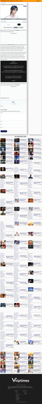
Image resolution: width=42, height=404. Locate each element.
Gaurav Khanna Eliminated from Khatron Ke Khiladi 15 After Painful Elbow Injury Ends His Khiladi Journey (37, 193)
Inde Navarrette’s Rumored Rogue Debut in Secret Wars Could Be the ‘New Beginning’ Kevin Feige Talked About (24, 161)
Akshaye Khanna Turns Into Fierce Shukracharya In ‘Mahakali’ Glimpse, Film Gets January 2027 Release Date (24, 193)
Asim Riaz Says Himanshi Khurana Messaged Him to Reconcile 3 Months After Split (38, 272)
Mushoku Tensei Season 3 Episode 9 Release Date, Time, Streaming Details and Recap (38, 357)
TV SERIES (40, 184)
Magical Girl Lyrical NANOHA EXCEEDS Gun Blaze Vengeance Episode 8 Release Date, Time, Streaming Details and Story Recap (23, 370)
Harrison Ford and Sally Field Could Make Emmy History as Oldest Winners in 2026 (23, 290)
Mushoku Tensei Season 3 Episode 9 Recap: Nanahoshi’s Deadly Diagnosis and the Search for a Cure (24, 242)
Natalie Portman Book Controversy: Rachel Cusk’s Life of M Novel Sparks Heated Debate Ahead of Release (24, 297)
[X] (15, 27)
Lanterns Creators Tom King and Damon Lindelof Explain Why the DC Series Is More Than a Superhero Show (9, 213)
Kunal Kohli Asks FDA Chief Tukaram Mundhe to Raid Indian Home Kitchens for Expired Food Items (23, 248)
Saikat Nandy (4, 21)
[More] (22, 27)
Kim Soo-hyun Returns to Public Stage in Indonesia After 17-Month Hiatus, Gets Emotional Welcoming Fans (24, 157)
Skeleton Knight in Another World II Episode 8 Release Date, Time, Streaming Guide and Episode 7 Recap (37, 326)
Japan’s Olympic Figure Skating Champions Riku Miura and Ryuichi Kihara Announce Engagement (24, 223)
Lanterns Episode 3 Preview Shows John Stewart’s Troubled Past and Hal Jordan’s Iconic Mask (37, 148)
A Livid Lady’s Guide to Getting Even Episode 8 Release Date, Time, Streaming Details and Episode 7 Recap (37, 335)
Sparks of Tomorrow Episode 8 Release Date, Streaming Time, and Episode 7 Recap (23, 353)
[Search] (19, 24)
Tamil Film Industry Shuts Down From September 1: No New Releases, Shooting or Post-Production (37, 208)
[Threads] (16, 27)
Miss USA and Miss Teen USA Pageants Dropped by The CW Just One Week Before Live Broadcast (38, 289)
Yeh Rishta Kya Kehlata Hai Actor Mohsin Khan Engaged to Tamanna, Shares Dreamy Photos (23, 256)
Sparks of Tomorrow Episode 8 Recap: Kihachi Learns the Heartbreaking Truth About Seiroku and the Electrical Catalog (10, 226)
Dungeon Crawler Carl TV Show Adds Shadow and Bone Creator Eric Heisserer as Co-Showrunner (10, 295)
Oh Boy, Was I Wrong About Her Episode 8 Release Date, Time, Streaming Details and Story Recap (23, 342)
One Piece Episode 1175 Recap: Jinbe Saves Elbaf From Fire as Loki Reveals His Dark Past (38, 242)
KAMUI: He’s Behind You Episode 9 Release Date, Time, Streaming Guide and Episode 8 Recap (10, 325)
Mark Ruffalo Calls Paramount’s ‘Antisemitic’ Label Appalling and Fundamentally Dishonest (37, 256)
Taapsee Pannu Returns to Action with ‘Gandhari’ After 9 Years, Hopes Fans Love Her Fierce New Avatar (37, 200)
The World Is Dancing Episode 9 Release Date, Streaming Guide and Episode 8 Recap (23, 334)
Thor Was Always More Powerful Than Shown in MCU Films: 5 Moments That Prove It (37, 163)
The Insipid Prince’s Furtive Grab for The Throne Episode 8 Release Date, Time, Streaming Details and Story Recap (10, 335)
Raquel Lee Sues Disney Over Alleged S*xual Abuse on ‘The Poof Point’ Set (10, 168)
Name (1, 121)
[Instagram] (17, 27)
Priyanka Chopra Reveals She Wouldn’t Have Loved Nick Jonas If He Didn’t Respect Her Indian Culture (9, 235)
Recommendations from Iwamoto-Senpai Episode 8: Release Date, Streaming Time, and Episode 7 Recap (24, 366)
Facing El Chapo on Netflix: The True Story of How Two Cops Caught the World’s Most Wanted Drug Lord (10, 161)
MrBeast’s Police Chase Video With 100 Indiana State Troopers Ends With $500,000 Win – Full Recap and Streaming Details (23, 144)
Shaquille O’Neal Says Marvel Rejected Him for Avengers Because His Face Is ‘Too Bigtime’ (23, 282)
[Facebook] (13, 27)
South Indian (40, 177)
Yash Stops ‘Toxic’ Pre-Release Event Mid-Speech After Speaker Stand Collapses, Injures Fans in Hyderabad (10, 257)
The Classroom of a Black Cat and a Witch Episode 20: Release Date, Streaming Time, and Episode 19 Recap (38, 307)
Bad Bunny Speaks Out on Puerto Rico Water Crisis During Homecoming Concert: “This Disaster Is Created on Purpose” (37, 140)
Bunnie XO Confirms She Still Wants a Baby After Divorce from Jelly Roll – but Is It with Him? (37, 170)
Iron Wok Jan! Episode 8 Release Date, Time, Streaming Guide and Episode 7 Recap (23, 315)
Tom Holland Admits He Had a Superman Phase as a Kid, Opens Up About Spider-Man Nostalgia (37, 157)
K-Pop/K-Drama (11, 158)
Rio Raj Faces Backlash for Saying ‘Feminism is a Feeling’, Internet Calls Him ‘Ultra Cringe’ (37, 176)
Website (1, 127)
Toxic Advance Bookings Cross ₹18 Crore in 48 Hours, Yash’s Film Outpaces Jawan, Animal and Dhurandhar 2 (10, 208)
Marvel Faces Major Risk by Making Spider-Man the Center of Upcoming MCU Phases (24, 140)
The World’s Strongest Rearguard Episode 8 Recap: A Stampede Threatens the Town (10, 242)
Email (1, 124)
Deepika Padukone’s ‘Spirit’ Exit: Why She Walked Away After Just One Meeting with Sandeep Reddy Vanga (37, 215)
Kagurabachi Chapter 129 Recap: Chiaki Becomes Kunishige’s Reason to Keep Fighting (10, 176)
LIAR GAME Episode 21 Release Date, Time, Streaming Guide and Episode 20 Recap (9, 353)
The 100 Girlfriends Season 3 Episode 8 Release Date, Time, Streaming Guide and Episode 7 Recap (9, 316)
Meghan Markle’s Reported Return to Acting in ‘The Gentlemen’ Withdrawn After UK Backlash (38, 144)
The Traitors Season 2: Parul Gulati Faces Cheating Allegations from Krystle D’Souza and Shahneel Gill (10, 282)
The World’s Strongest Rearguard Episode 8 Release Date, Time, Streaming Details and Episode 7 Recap (23, 358)
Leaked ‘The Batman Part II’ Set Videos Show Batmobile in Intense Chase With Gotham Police (10, 144)
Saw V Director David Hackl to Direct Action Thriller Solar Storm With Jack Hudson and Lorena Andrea (37, 362)
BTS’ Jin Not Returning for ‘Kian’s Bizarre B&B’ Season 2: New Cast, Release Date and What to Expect (37, 153)
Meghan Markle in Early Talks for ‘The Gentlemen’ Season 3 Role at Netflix (23, 304)
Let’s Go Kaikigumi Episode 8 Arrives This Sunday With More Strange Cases (37, 315)
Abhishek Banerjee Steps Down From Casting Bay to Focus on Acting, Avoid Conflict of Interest (23, 176)
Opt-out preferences (18, 398)
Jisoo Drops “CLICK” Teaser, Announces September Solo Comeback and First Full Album (9, 157)
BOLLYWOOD (26, 177)
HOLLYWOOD (12, 145)
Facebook (25, 393)
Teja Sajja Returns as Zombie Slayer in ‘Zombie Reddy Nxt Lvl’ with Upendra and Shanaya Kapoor (23, 200)
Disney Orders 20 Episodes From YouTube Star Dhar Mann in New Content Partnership (23, 362)
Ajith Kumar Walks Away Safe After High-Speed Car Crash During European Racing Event (24, 233)
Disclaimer (17, 396)
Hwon (1, 30)
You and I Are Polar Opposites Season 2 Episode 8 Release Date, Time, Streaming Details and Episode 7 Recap (37, 353)
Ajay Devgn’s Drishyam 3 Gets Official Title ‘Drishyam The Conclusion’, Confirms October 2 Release (37, 264)
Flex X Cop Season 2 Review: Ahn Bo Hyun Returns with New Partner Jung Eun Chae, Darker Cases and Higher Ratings (24, 183)
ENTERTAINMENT (39, 141)
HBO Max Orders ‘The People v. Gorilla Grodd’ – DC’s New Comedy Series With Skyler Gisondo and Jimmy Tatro (10, 304)
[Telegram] (20, 27)
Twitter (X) (25, 392)
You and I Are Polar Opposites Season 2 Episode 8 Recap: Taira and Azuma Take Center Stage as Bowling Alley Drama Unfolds (37, 223)
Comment (2, 112)
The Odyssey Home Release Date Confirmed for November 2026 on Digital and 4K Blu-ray (10, 290)
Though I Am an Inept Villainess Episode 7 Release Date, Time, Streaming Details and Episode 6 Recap (9, 358)
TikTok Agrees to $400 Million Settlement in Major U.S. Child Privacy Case (37, 280)
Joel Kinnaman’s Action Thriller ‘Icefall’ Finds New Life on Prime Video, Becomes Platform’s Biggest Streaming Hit (24, 148)
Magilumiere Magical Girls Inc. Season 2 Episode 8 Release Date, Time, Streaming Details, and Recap (9, 370)
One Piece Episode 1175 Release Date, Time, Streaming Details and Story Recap (10, 362)
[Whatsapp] (18, 27)
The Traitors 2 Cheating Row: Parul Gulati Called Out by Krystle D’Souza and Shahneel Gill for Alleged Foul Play (10, 202)
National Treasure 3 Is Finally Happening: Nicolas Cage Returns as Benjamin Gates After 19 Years (10, 140)
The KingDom (14, 103)
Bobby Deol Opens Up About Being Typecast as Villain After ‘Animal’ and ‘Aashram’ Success (24, 208)
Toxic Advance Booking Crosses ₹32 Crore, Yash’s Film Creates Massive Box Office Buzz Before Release (23, 274)
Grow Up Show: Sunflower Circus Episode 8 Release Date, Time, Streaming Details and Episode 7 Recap (37, 366)
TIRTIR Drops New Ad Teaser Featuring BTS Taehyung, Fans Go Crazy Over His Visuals (23, 153)
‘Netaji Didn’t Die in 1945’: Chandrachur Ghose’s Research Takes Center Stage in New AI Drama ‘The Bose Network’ (37, 298)
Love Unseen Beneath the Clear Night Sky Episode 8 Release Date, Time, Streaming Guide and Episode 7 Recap (24, 326)
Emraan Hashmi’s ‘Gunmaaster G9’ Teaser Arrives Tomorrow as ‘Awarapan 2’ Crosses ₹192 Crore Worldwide (9, 191)
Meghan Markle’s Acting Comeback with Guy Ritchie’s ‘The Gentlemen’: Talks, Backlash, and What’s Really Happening (10, 246)
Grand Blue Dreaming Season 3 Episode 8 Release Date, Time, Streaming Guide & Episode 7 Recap (37, 342)
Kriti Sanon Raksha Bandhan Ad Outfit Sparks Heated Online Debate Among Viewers (9, 273)
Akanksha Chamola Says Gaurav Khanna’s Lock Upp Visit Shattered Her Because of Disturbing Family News (38, 183)
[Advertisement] (13, 38)
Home (17, 392)
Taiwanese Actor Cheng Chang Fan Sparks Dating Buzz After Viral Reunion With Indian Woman (10, 264)
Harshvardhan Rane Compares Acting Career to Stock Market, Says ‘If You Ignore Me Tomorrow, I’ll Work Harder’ (23, 266)
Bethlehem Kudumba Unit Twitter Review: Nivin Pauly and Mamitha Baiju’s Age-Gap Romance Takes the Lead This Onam (10, 366)
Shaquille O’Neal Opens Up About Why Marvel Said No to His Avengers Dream (23, 170)
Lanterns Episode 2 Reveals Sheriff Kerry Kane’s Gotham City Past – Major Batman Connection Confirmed (9, 153)
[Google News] (21, 27)
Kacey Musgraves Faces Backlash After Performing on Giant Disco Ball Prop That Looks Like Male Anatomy (10, 148)
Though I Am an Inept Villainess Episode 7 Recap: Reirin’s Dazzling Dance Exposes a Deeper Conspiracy (38, 233)
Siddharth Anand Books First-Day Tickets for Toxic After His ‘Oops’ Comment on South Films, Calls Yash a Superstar (10, 183)
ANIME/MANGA (11, 177)
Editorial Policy (17, 397)
